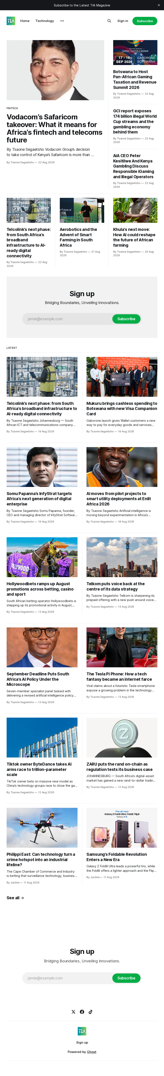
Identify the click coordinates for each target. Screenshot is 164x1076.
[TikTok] (90, 1012)
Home (24, 21)
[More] (62, 20)
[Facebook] (82, 1012)
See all (13, 897)
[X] (73, 1012)
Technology (44, 21)
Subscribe (145, 21)
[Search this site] (109, 20)
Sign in (122, 21)
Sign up (82, 1042)
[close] (158, 5)
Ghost (91, 1052)
